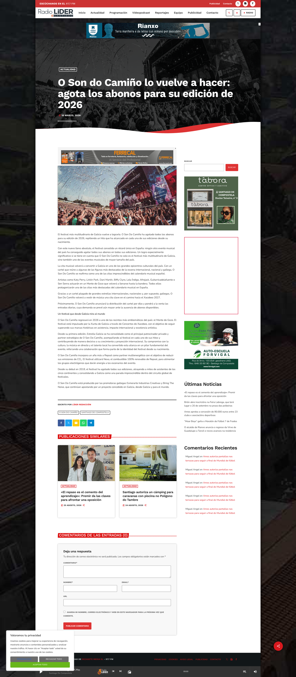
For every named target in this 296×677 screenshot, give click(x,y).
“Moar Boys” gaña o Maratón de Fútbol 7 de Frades (210, 421)
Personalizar (24, 659)
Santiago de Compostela (95, 412)
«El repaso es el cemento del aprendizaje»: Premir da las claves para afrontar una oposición (85, 496)
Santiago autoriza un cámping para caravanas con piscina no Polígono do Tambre (148, 496)
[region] (40, 650)
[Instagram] (245, 3)
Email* (125, 582)
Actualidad (68, 69)
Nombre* (68, 582)
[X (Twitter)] (238, 3)
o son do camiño (68, 412)
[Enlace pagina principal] (55, 13)
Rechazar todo (54, 659)
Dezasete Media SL (92, 659)
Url (65, 596)
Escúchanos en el (57, 3)
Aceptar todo (40, 665)
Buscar (188, 161)
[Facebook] (252, 3)
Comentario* (70, 563)
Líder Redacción (81, 405)
